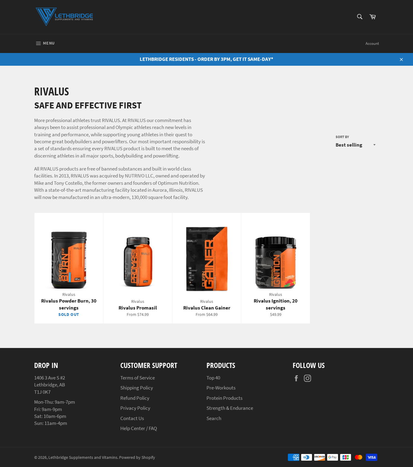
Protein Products (224, 398)
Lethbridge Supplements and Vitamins (82, 457)
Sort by (342, 136)
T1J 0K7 (42, 392)
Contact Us (132, 418)
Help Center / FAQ (138, 428)
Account (372, 43)
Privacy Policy (135, 408)
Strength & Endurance (230, 408)
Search (214, 418)
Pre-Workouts (221, 387)
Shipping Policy (136, 387)
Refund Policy (134, 398)
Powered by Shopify (137, 457)
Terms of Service (137, 377)
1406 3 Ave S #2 (49, 377)
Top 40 (213, 377)
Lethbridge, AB (49, 384)
